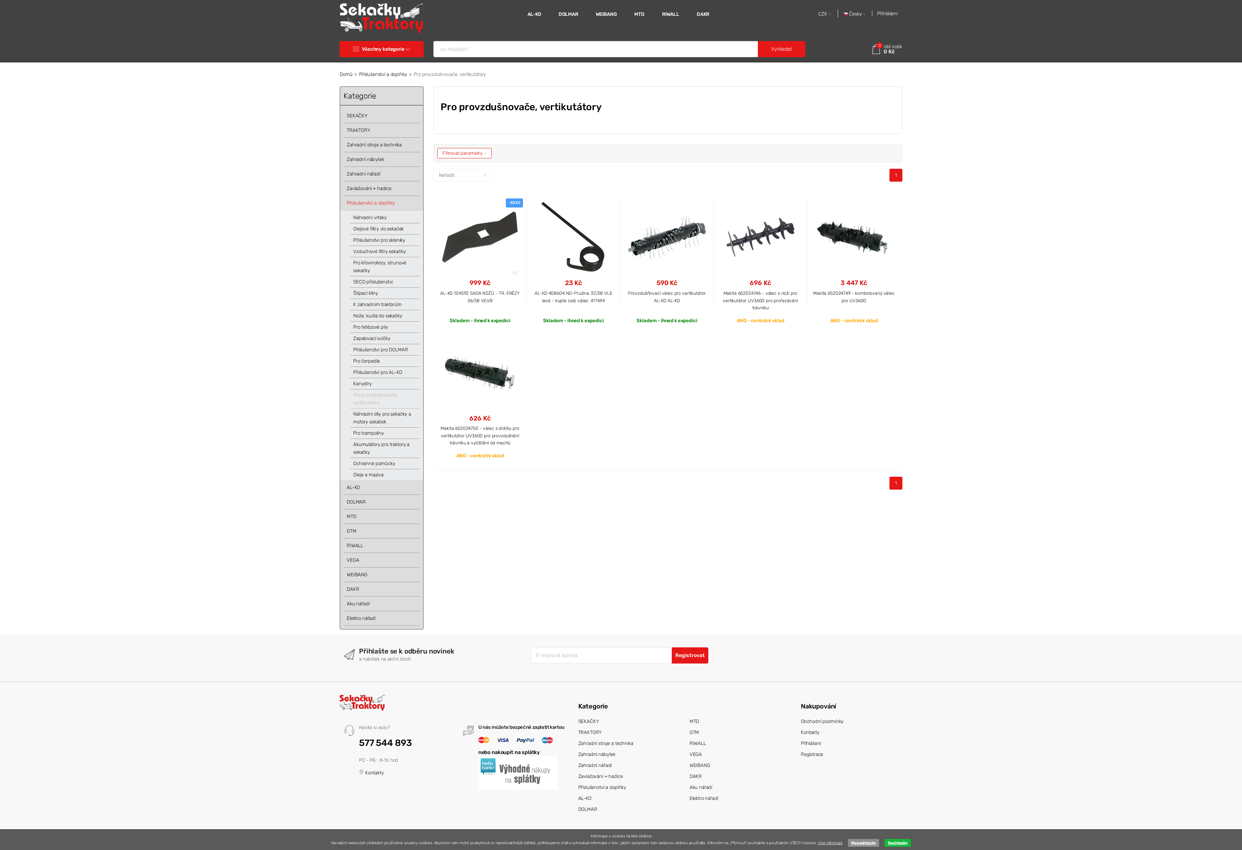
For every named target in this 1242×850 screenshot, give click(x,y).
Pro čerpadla (366, 361)
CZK (823, 14)
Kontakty (374, 773)
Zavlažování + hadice (369, 188)
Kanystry (362, 384)
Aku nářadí (358, 604)
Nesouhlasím (863, 843)
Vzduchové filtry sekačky (379, 251)
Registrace (812, 754)
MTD (639, 14)
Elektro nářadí (361, 618)
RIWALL (670, 14)
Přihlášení (887, 13)
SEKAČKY (357, 116)
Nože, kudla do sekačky (377, 316)
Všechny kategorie (383, 49)
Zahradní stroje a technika (374, 145)
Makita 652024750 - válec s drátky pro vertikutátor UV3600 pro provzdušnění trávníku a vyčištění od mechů (480, 435)
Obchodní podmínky (822, 721)
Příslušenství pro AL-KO (377, 372)
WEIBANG (606, 14)
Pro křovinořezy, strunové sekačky (379, 266)
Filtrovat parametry (463, 153)
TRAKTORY (358, 130)
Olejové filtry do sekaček (378, 229)
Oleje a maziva (368, 475)
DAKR (703, 14)
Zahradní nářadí (363, 174)
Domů (346, 74)
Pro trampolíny (368, 433)
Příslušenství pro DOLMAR (380, 350)
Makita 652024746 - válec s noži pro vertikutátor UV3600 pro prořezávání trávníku (760, 300)
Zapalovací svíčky (371, 338)
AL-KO (534, 14)
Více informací (830, 843)
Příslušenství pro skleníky (379, 240)
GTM (351, 531)
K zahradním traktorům (377, 304)
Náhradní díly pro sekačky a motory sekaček (382, 418)
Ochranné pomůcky (374, 463)
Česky (855, 14)
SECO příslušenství (373, 282)
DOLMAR (568, 14)
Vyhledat (781, 49)
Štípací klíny (365, 293)
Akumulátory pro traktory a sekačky (381, 448)
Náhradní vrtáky (370, 217)
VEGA (353, 560)
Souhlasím (898, 843)
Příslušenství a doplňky (383, 74)
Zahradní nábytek (365, 159)
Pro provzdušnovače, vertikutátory (375, 399)
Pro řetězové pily (370, 327)
